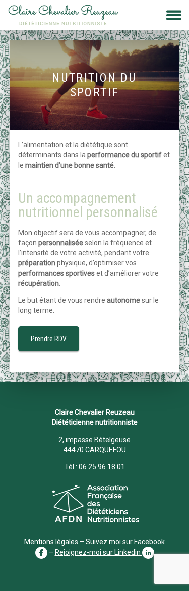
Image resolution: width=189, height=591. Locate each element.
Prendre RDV (49, 339)
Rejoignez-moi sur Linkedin (98, 552)
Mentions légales (51, 542)
